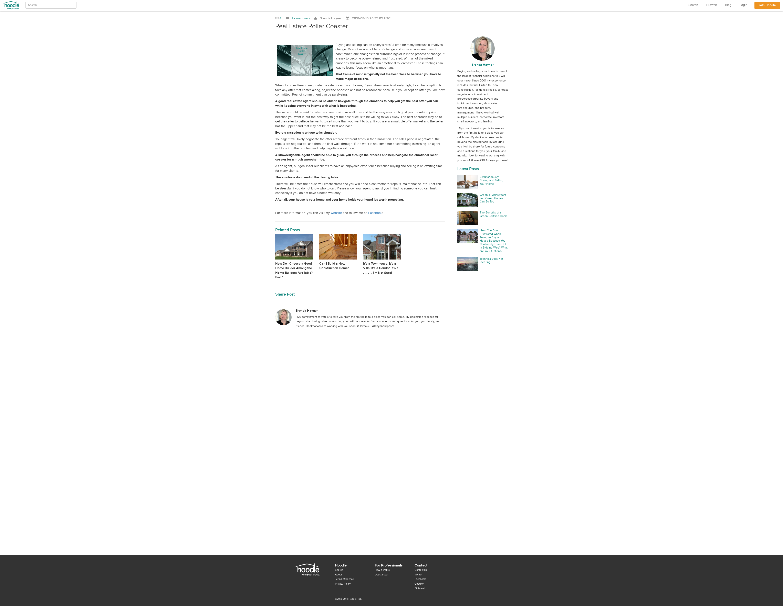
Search (693, 5)
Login (743, 5)
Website (336, 213)
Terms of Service (344, 579)
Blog (728, 5)
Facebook (375, 213)
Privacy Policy (343, 583)
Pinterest (420, 588)
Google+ (419, 583)
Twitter (418, 574)
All (281, 18)
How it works (382, 570)
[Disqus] (391, 398)
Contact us (421, 570)
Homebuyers (301, 18)
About (338, 574)
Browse (711, 5)
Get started (381, 574)
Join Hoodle (767, 5)
